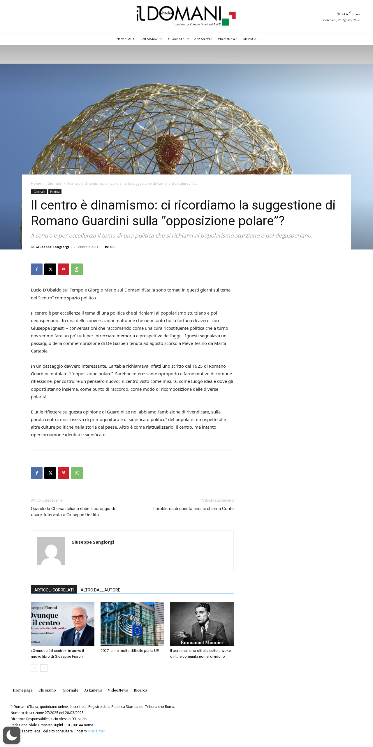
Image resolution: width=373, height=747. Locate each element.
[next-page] (43, 668)
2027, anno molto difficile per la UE (130, 650)
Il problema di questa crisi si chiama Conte (193, 508)
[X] (50, 269)
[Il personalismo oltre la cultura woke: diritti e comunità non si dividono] (202, 624)
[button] (11, 735)
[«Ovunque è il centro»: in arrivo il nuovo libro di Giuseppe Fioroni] (62, 624)
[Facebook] (37, 269)
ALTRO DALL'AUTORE (100, 590)
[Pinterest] (63, 269)
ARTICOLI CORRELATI (54, 590)
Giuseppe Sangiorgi (52, 247)
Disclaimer (96, 731)
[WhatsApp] (77, 269)
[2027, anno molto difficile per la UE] (132, 624)
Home (36, 183)
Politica (55, 192)
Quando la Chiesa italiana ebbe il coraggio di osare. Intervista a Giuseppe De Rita (73, 511)
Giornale (54, 183)
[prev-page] (34, 668)
